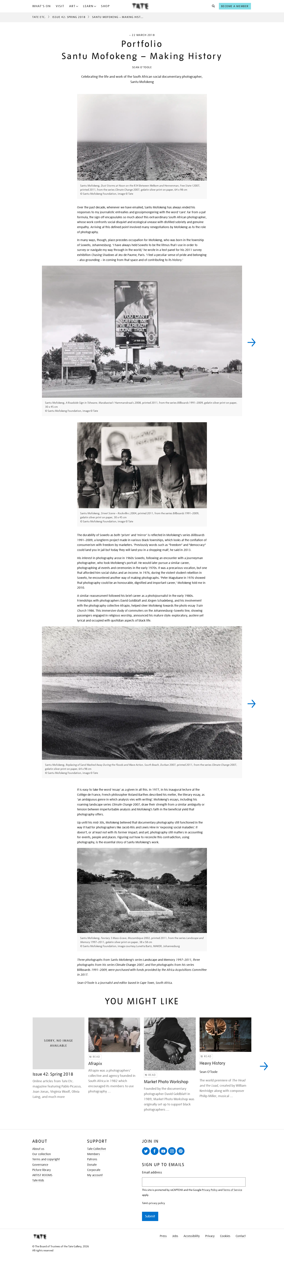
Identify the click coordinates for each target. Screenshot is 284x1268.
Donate (92, 1165)
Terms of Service (232, 1190)
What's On (41, 6)
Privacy (210, 1236)
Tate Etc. (39, 17)
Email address (152, 1172)
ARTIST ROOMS (42, 1175)
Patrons (92, 1159)
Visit (60, 6)
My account (95, 1175)
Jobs (175, 1236)
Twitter (146, 1151)
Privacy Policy (210, 1190)
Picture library (41, 1170)
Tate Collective (96, 1149)
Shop (105, 6)
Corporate (93, 1170)
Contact (241, 1236)
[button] (212, 6)
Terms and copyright (46, 1159)
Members (93, 1154)
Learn (88, 6)
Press (163, 1236)
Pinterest (181, 1151)
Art (72, 6)
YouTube (163, 1151)
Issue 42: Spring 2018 (69, 17)
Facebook (154, 1151)
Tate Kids (38, 1180)
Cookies (225, 1236)
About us (38, 1149)
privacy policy (157, 1203)
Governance (40, 1165)
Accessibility (192, 1236)
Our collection (41, 1154)
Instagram (172, 1151)
